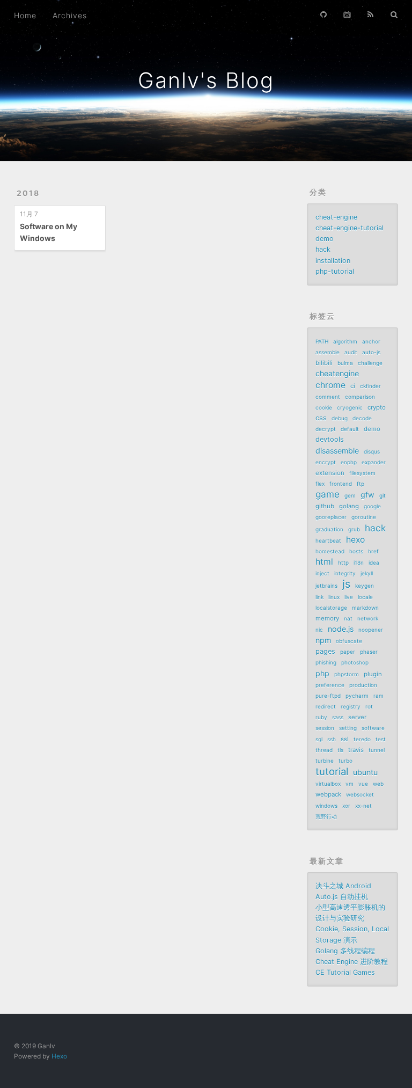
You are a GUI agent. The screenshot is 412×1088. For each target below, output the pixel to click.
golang (349, 506)
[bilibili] (347, 14)
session (324, 728)
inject (322, 573)
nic (319, 629)
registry (350, 706)
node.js (341, 628)
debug (340, 418)
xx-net (363, 805)
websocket (360, 794)
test (381, 739)
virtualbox (328, 783)
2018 (28, 193)
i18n (359, 562)
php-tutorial (334, 271)
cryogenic (350, 407)
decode (362, 418)
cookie (323, 407)
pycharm (357, 695)
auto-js (371, 352)
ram (378, 695)
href (373, 551)
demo (324, 239)
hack (322, 249)
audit (350, 352)
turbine (324, 760)
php (322, 673)
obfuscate (349, 641)
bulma (345, 363)
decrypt (325, 429)
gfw (367, 494)
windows (326, 805)
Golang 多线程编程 (345, 951)
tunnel (377, 750)
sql (318, 739)
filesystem (362, 473)
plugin (373, 674)
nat (348, 618)
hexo (355, 540)
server (357, 717)
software (373, 728)
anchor (371, 341)
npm (323, 640)
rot (369, 706)
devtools (329, 439)
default (350, 429)
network (367, 618)
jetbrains (326, 585)
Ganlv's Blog (206, 80)
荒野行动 (326, 816)
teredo (362, 739)
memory (327, 618)
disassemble (337, 450)
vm (349, 783)
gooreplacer (331, 517)
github (324, 506)
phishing (325, 662)
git (382, 495)
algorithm (345, 341)
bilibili (324, 363)
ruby (321, 717)
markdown (365, 607)
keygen (364, 585)
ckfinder (370, 386)
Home (25, 15)
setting (348, 728)
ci (352, 386)
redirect (325, 706)
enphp (349, 462)
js (346, 584)
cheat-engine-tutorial (349, 228)
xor (346, 805)
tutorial (331, 771)
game (327, 494)
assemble (327, 352)
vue (363, 783)
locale (365, 597)
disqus (372, 451)
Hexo (59, 1056)
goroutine (363, 517)
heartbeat (328, 540)
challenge (370, 363)
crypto (376, 407)
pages (325, 651)
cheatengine (337, 373)
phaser (369, 651)
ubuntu (365, 772)
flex (320, 483)
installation (332, 261)
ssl (345, 739)
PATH (321, 341)
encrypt (325, 462)
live (348, 597)
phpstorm (346, 674)
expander (374, 462)
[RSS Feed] (370, 14)
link (319, 597)
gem (350, 495)
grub (354, 529)
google (372, 506)
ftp (360, 483)
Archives (70, 15)
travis (356, 750)
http (343, 562)
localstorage (331, 607)
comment (327, 396)
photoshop (355, 662)
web (378, 783)
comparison (360, 396)
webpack (328, 794)
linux (334, 597)
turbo (345, 760)
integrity (345, 573)
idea (374, 562)
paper (347, 651)
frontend (340, 483)
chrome (330, 385)
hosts (356, 551)
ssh (331, 739)
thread (324, 750)
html (324, 562)
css (321, 418)
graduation (329, 529)
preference (329, 685)
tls (340, 750)
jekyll (366, 573)
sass (337, 717)
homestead (329, 551)
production (363, 685)
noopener (370, 629)
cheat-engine (336, 217)
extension (329, 473)
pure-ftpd (328, 695)
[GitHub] (323, 14)
